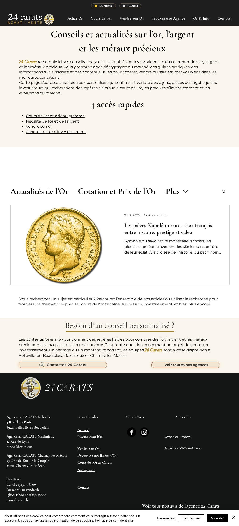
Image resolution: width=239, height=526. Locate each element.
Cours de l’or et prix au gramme (55, 116)
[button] (223, 191)
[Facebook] (131, 432)
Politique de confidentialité (114, 520)
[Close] (233, 518)
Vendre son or (39, 126)
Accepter (217, 518)
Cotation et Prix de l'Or (117, 191)
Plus (173, 191)
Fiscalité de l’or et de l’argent (52, 121)
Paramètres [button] (165, 518)
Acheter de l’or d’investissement (56, 132)
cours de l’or (92, 304)
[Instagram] (144, 432)
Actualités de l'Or (39, 191)
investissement (158, 304)
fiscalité (112, 304)
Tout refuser (191, 518)
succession (131, 304)
